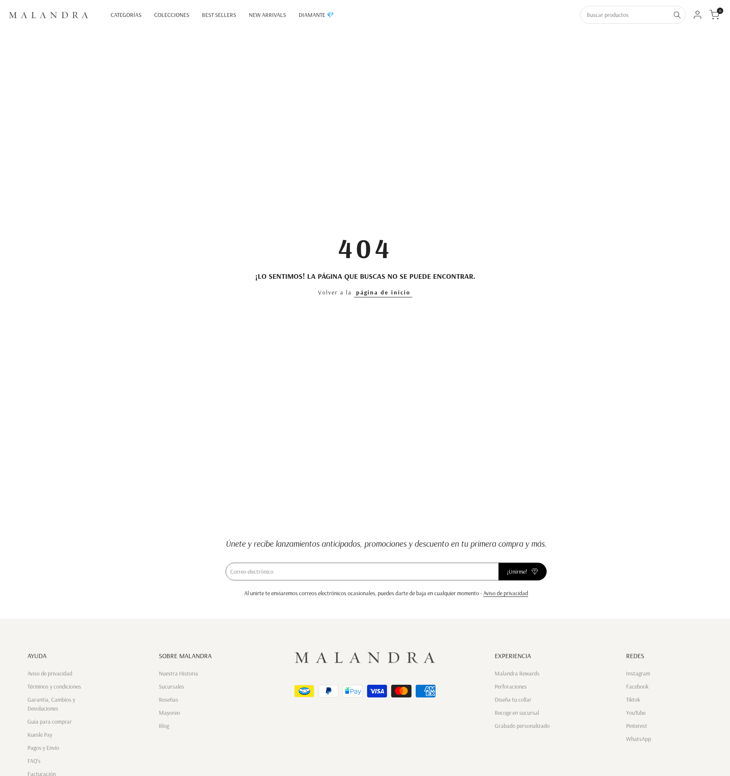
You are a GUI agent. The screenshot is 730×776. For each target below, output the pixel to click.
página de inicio (383, 292)
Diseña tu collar (513, 699)
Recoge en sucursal (517, 712)
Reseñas (168, 699)
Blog (164, 726)
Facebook (637, 686)
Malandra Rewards (517, 673)
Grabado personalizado (522, 726)
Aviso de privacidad (505, 593)
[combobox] (624, 14)
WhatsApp (638, 739)
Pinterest (636, 726)
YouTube (636, 712)
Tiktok (633, 699)
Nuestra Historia (178, 673)
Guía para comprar (49, 721)
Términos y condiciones (54, 686)
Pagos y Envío (43, 747)
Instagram (638, 673)
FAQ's (34, 761)
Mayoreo (169, 712)
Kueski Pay (39, 734)
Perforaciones (511, 686)
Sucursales (171, 686)
